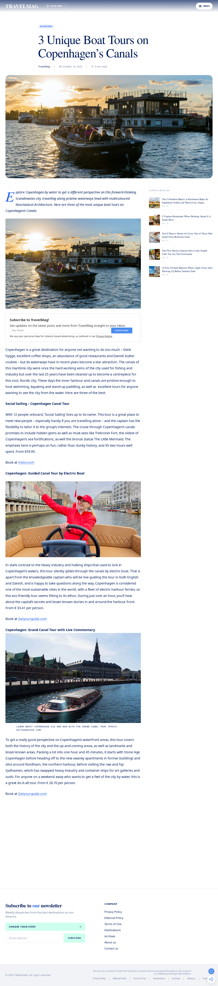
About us (110, 942)
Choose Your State (22, 926)
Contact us (111, 948)
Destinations (112, 930)
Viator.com (26, 462)
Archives (109, 936)
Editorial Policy (113, 918)
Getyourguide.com (32, 618)
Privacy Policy (113, 912)
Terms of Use (112, 924)
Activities (46, 26)
